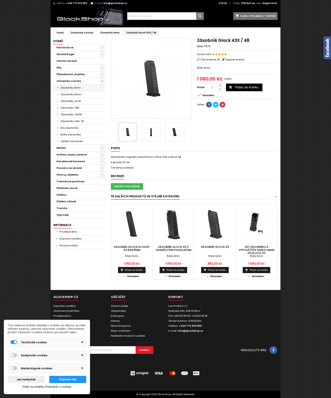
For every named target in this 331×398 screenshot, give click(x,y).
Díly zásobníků (70, 128)
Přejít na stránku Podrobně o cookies (47, 387)
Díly (59, 67)
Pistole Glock (65, 47)
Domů (58, 41)
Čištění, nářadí (66, 201)
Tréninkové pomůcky (70, 181)
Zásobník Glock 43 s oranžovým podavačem (173, 248)
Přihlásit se (248, 3)
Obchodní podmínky (66, 311)
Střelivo (62, 195)
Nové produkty (68, 245)
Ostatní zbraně (67, 61)
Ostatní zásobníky (72, 141)
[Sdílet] (209, 104)
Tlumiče (62, 208)
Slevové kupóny (121, 326)
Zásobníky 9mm (71, 88)
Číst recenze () (210, 59)
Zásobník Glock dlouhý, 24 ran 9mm (132, 248)
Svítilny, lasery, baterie (72, 154)
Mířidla (61, 148)
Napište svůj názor (127, 186)
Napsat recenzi (234, 59)
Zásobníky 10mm (71, 94)
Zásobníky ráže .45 (72, 121)
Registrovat (270, 3)
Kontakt (175, 297)
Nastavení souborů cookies (128, 336)
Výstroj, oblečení (67, 175)
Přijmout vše (67, 379)
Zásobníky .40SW (71, 114)
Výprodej (63, 215)
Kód (199, 46)
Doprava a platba (70, 238)
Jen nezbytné (26, 379)
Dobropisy (117, 316)
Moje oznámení (120, 331)
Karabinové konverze (71, 161)
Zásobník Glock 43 (215, 247)
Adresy (115, 321)
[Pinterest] (222, 104)
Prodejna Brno (68, 232)
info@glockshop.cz (115, 3)
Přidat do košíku (243, 87)
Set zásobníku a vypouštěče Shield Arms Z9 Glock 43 (256, 250)
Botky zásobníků (71, 134)
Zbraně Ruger (66, 54)
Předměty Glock (67, 188)
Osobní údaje (119, 306)
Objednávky (118, 311)
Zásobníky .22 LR (71, 101)
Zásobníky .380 (70, 108)
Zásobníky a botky (69, 81)
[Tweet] (216, 104)
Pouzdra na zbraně (69, 168)
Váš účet (118, 297)
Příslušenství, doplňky (71, 74)
